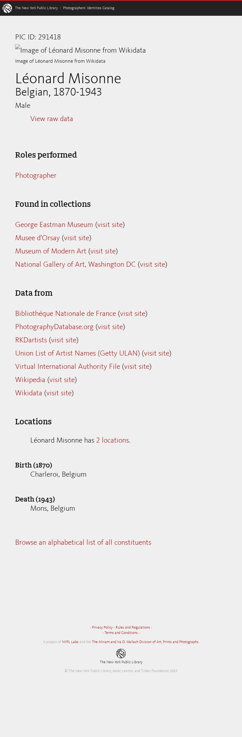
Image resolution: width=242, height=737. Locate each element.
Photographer (35, 176)
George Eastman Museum (54, 225)
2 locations (112, 440)
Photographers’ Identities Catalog (88, 8)
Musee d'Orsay (37, 238)
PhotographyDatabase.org (54, 327)
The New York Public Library (36, 8)
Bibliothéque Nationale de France (65, 314)
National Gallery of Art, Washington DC (75, 265)
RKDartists (31, 340)
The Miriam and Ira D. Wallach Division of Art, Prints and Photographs (145, 642)
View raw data (51, 119)
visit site (110, 225)
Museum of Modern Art (50, 251)
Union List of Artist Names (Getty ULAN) (77, 353)
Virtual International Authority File (67, 367)
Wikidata (28, 393)
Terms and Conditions (121, 633)
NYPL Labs (70, 642)
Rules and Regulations (133, 628)
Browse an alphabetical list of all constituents (83, 543)
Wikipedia (30, 380)
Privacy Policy (102, 628)
